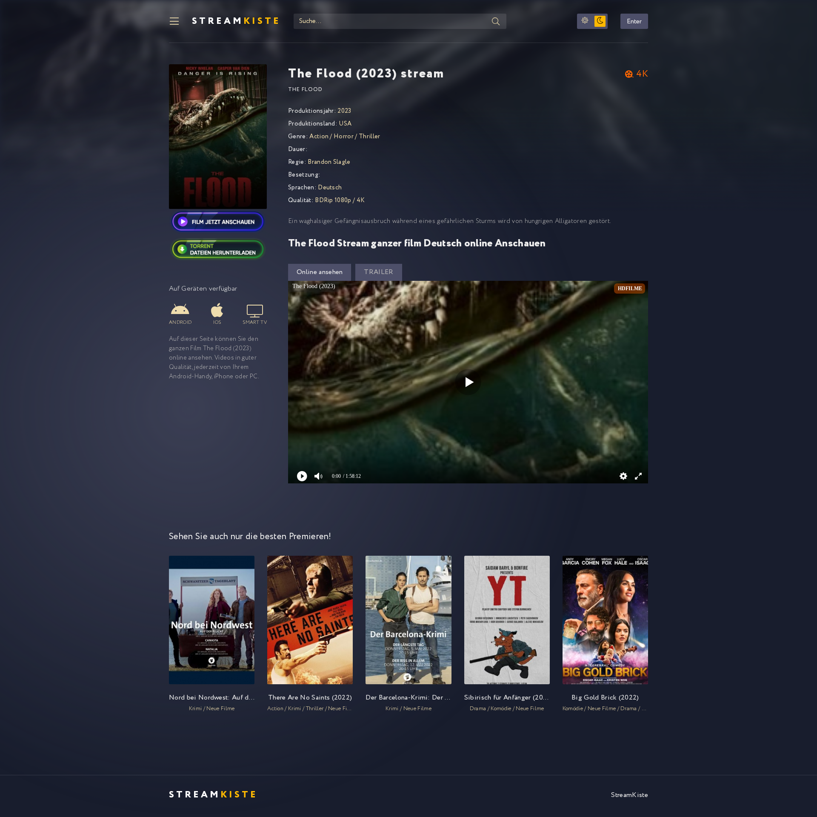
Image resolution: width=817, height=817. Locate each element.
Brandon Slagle (329, 162)
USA (345, 124)
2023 (344, 111)
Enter (634, 21)
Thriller (369, 136)
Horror (344, 136)
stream (236, 21)
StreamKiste (629, 795)
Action (319, 136)
